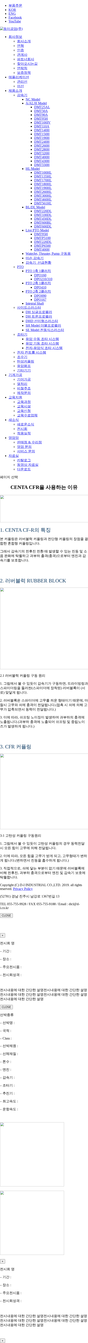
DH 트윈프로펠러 (39, 316)
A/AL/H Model (36, 103)
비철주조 (24, 388)
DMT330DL (43, 215)
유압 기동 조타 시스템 (42, 343)
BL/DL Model (35, 207)
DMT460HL (43, 199)
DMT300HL (43, 195)
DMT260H (42, 145)
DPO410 (40, 287)
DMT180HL (43, 184)
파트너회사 (25, 59)
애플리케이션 (19, 77)
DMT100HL (43, 172)
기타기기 (24, 370)
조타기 (22, 334)
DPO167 (40, 299)
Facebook (15, 17)
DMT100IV (42, 122)
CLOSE (6, 915)
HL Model (33, 168)
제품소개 (15, 90)
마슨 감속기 (35, 258)
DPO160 (40, 275)
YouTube (15, 21)
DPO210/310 (43, 279)
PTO (20, 267)
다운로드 (24, 469)
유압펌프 (24, 366)
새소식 (14, 420)
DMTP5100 (42, 238)
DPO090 (40, 296)
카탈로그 (24, 460)
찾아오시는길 (27, 63)
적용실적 (24, 433)
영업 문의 (24, 447)
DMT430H (42, 161)
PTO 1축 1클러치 (38, 271)
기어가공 (24, 379)
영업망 (14, 438)
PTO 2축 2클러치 (38, 291)
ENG (12, 13)
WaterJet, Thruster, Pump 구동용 (48, 253)
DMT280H (42, 149)
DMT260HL (43, 192)
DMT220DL (43, 211)
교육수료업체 (27, 415)
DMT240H (42, 142)
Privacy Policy (23, 889)
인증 (20, 50)
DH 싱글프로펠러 (39, 312)
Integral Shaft (35, 303)
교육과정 (24, 402)
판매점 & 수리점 (29, 442)
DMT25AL (42, 107)
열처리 (22, 384)
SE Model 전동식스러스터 (45, 330)
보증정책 (24, 72)
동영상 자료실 (27, 464)
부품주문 (15, 5)
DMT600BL (42, 222)
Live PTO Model (37, 230)
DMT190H (42, 138)
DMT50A (41, 111)
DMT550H (42, 165)
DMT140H (42, 130)
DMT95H (41, 118)
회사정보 (15, 36)
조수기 (22, 357)
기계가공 (15, 375)
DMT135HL (43, 176)
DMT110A (41, 126)
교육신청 (24, 411)
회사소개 (24, 41)
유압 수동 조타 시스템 (42, 339)
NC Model (33, 99)
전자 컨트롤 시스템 (31, 352)
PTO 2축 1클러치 (38, 283)
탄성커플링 (25, 361)
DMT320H (42, 153)
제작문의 (24, 393)
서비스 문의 (26, 451)
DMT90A (41, 115)
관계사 (22, 54)
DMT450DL (43, 219)
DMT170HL (43, 180)
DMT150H (42, 134)
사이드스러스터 (29, 307)
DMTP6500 (42, 245)
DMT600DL (43, 226)
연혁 (20, 45)
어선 (20, 86)
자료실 (14, 456)
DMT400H (42, 157)
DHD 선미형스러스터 (42, 321)
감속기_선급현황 (38, 262)
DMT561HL (43, 203)
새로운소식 (25, 424)
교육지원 (15, 397)
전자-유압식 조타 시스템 (44, 348)
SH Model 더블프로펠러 (43, 325)
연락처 (22, 68)
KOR (12, 10)
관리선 (22, 81)
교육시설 (24, 406)
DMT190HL (43, 188)
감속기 (22, 95)
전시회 (22, 429)
